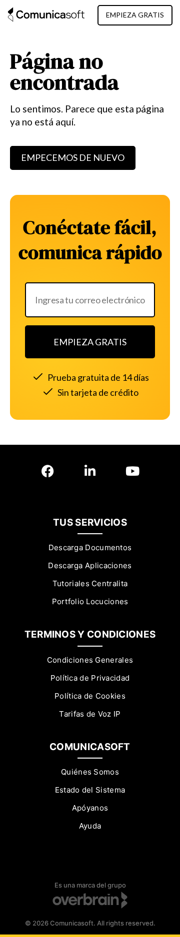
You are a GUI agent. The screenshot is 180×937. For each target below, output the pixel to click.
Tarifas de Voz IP (89, 714)
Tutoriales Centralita (90, 583)
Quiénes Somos (90, 772)
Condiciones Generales (90, 660)
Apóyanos (90, 808)
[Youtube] (133, 471)
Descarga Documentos (90, 547)
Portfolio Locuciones (90, 601)
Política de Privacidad (90, 678)
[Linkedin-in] (90, 471)
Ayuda (90, 826)
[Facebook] (47, 471)
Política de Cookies (90, 696)
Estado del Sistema (90, 790)
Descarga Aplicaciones (90, 565)
